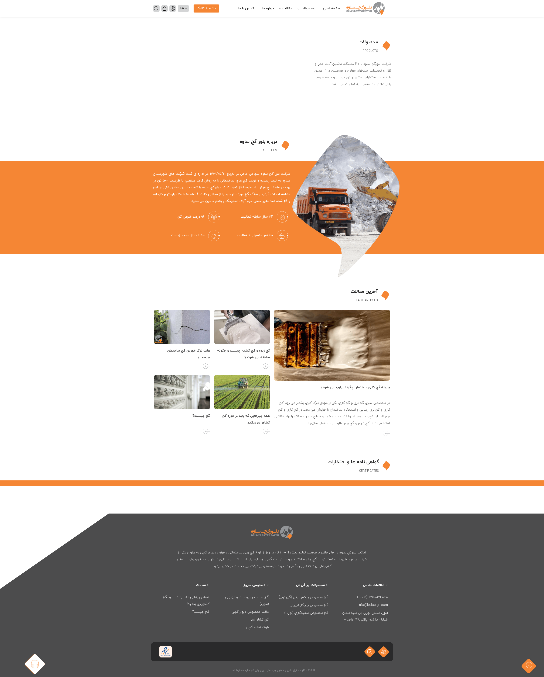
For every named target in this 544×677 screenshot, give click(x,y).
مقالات (287, 8)
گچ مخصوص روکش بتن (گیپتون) (303, 597)
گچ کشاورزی (260, 619)
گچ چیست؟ (201, 416)
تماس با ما (246, 8)
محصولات (307, 8)
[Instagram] (370, 652)
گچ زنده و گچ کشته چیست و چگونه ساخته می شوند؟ (243, 354)
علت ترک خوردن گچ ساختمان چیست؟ (188, 354)
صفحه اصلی (331, 8)
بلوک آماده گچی (257, 627)
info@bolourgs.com (373, 605)
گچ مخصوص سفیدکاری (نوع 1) (306, 613)
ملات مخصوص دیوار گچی (250, 612)
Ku (183, 17)
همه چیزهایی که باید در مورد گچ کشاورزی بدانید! (246, 419)
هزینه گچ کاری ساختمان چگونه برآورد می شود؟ (355, 387)
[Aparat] (384, 652)
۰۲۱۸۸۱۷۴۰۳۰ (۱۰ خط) (372, 597)
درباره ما (268, 8)
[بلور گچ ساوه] (365, 8)
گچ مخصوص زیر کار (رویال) (308, 605)
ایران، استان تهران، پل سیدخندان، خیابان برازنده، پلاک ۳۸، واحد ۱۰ (364, 616)
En (183, 23)
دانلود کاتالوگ (206, 8)
